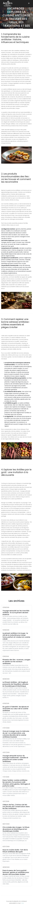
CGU (22, 903)
